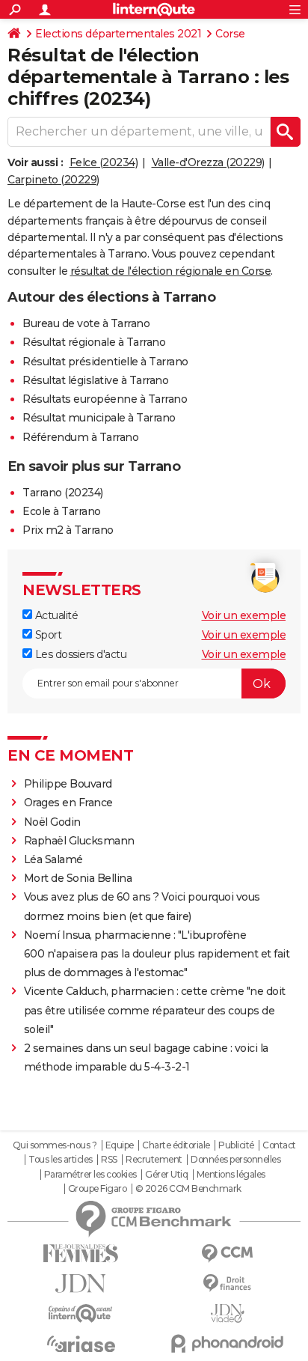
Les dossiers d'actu (79, 654)
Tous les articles (60, 1159)
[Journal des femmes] (80, 1253)
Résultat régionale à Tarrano (93, 342)
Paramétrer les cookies (90, 1174)
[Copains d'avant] (80, 1313)
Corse (230, 33)
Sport (46, 635)
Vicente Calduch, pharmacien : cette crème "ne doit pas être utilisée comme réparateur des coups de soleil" (155, 1009)
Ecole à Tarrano (61, 511)
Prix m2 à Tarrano (68, 530)
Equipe (119, 1145)
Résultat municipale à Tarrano (99, 417)
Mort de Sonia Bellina (78, 878)
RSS (109, 1159)
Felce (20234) (104, 162)
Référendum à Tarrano (80, 437)
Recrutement (154, 1159)
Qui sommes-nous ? (55, 1145)
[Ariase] (80, 1344)
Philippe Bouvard (68, 784)
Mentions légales (231, 1174)
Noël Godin (52, 822)
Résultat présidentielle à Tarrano (105, 361)
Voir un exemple (244, 615)
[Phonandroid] (227, 1343)
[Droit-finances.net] (227, 1283)
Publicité (236, 1145)
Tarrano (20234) (62, 492)
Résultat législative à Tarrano (95, 380)
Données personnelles (235, 1159)
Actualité (55, 615)
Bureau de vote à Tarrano (86, 323)
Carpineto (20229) (53, 179)
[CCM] (227, 1253)
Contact (279, 1145)
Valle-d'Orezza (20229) (208, 162)
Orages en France (68, 802)
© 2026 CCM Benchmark (188, 1189)
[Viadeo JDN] (227, 1313)
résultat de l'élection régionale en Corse (170, 271)
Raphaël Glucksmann (79, 840)
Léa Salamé (53, 859)
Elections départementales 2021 (118, 33)
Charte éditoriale (176, 1145)
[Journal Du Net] (80, 1283)
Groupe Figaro (97, 1189)
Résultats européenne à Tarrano (104, 399)
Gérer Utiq (166, 1174)
